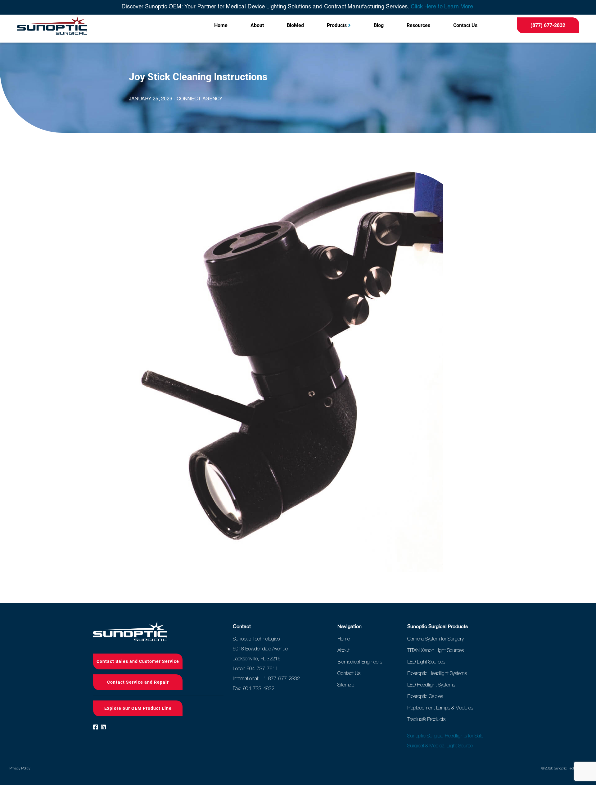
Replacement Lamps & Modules (440, 707)
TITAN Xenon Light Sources (435, 650)
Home (221, 25)
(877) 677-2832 (548, 25)
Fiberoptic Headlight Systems (437, 673)
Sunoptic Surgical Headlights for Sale (445, 735)
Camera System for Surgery (435, 638)
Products (337, 25)
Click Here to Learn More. (443, 7)
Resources (418, 25)
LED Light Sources (426, 661)
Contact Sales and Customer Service (138, 661)
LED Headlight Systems (431, 684)
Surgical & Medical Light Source (440, 745)
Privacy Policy (19, 768)
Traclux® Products (426, 719)
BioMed (295, 25)
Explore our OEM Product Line (138, 708)
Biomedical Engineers (359, 661)
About (257, 25)
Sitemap (345, 684)
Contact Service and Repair (138, 682)
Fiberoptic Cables (425, 696)
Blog (379, 25)
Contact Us (465, 25)
